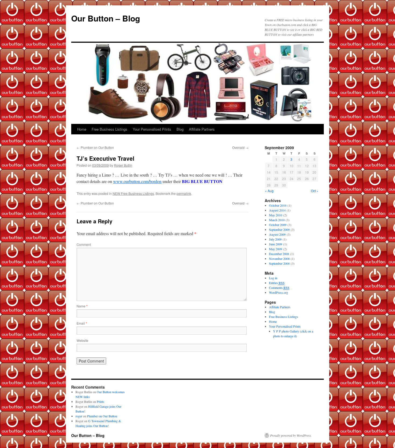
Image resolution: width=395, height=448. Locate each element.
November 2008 (279, 258)
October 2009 (277, 225)
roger (79, 416)
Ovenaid (240, 147)
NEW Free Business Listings (133, 193)
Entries (277, 283)
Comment (84, 244)
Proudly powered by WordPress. (291, 435)
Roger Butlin (123, 165)
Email (82, 323)
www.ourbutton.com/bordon (137, 181)
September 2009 (279, 229)
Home (81, 129)
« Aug (269, 190)
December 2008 (279, 254)
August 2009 (277, 234)
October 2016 (277, 205)
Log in (273, 278)
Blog (180, 129)
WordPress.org (278, 292)
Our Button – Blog (105, 18)
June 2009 (275, 244)
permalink (184, 193)
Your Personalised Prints (152, 129)
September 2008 (279, 263)
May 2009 (275, 249)
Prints (100, 401)
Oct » (314, 190)
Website (82, 340)
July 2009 (275, 239)
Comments (279, 287)
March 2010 (277, 220)
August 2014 (277, 210)
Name (82, 306)
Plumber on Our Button (95, 147)
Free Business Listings (109, 129)
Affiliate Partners (202, 129)
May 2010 (275, 215)
